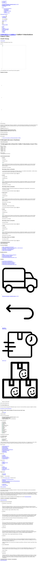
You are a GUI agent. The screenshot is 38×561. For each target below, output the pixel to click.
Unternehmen (4, 484)
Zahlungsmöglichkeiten (5, 446)
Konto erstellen (4, 20)
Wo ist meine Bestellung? (7, 8)
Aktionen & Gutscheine (5, 450)
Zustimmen (2, 498)
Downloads (3, 136)
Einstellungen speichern (4, 559)
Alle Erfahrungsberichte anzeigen (5, 156)
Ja (14, 173)
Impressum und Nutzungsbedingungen (8, 479)
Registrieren (4, 456)
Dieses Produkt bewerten (4, 243)
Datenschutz (4, 480)
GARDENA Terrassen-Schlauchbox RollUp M (9, 254)
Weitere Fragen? (4, 452)
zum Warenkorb (4, 2)
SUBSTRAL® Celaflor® (8, 34)
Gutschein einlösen (5, 458)
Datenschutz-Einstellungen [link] (6, 482)
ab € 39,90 (10, 4)
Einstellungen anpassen (13, 498)
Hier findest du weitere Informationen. (6, 408)
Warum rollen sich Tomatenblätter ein (7, 249)
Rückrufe (3, 463)
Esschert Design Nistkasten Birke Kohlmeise (8, 262)
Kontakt (5, 11)
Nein (17, 173)
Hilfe (3, 7)
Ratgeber (3, 461)
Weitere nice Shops (5, 485)
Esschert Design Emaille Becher (7, 256)
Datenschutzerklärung (28, 496)
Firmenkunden (4, 451)
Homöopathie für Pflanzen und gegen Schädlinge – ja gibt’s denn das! (12, 247)
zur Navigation (4, 1)
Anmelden (3, 455)
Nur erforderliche (7, 498)
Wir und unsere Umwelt (5, 469)
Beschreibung (3, 123)
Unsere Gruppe (4, 468)
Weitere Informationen (4, 132)
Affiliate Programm (5, 462)
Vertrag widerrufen (3, 486)
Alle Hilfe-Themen (7, 12)
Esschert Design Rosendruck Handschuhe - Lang (9, 257)
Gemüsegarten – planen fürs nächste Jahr (8, 248)
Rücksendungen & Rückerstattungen (7, 449)
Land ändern (8, 476)
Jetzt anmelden (4, 17)
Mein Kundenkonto (5, 448)
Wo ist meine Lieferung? (5, 457)
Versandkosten (6, 10)
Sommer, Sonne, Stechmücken (6, 250)
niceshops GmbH (7, 477)
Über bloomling (4, 467)
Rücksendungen (6, 9)
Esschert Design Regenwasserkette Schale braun (9, 264)
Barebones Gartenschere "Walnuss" (7, 255)
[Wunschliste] (3, 22)
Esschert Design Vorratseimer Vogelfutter (8, 263)
